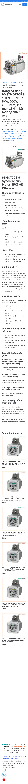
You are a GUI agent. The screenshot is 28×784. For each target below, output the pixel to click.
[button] (15, 4)
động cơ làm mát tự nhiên (15, 138)
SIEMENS (11, 140)
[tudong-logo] (6, 4)
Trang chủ (4, 82)
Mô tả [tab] (14, 146)
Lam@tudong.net (7, 770)
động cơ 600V (8, 137)
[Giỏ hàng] (20, 4)
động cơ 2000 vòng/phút (13, 135)
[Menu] (12, 4)
